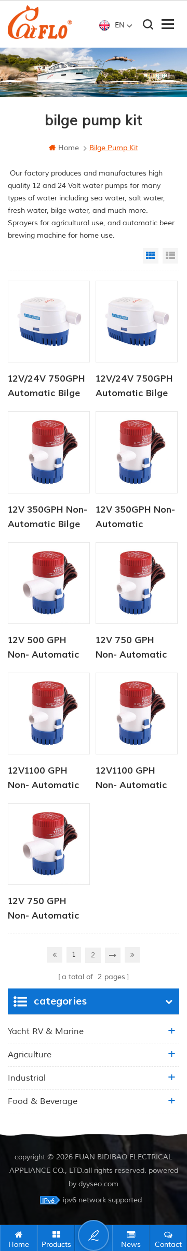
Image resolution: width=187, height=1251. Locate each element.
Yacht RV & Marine (46, 1031)
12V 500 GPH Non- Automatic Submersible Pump (49, 648)
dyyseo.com (98, 1184)
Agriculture (29, 1055)
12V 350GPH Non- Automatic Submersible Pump (137, 518)
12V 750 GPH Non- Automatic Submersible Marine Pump (43, 909)
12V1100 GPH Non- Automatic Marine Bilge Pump (131, 779)
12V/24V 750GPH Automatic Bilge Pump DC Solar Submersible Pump (137, 387)
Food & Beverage (42, 1101)
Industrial (27, 1078)
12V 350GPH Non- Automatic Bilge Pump (47, 518)
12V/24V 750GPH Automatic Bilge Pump (46, 387)
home (68, 147)
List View (170, 256)
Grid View (150, 256)
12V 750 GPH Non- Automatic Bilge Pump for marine (131, 648)
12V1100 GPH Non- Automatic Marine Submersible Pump (49, 779)
